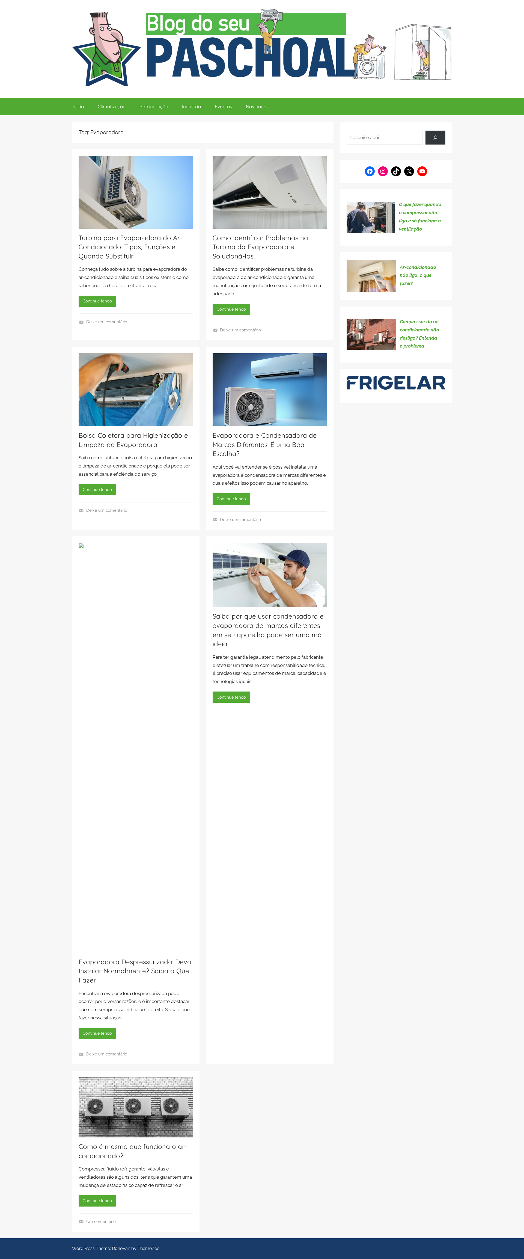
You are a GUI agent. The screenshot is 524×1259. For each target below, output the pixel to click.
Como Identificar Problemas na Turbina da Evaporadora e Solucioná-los (260, 247)
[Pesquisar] (435, 138)
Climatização (112, 106)
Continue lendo (97, 301)
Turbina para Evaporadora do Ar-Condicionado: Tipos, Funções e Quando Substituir (130, 247)
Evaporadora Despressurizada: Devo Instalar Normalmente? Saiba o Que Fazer (135, 971)
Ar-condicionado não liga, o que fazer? (418, 275)
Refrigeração (153, 106)
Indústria (191, 106)
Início (78, 106)
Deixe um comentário (106, 321)
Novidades (257, 106)
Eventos (223, 106)
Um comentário (101, 1221)
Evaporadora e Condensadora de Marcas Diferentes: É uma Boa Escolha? (265, 444)
